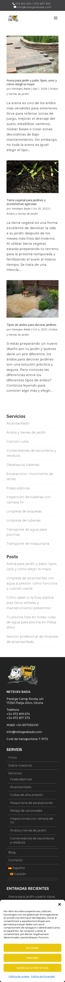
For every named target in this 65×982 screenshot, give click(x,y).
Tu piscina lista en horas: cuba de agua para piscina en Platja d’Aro (31, 622)
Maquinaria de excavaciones (31, 803)
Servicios (14, 773)
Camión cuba (17, 442)
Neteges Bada (21, 88)
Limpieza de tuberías (23, 520)
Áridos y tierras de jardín (22, 213)
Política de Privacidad (43, 976)
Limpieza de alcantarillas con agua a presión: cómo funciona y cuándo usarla (31, 583)
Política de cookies (19, 976)
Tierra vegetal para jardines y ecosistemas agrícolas (26, 202)
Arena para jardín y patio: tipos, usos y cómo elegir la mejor (31, 82)
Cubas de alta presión (26, 795)
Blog (12, 852)
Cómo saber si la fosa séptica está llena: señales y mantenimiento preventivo (30, 603)
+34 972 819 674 (18, 714)
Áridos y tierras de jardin (28, 830)
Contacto (15, 860)
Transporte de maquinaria (27, 544)
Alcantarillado (17, 423)
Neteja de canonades (26, 810)
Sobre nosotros (20, 765)
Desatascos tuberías (22, 465)
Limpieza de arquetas (24, 511)
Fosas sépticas (18, 488)
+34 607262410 (27, 725)
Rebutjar (32, 958)
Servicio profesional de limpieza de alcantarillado (32, 639)
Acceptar (32, 948)
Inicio (12, 757)
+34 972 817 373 (18, 718)
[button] (59, 904)
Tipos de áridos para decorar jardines (31, 325)
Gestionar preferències (32, 967)
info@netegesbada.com (24, 732)
